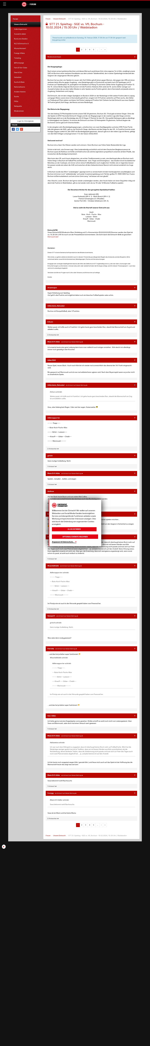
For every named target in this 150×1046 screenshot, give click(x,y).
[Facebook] (13, 129)
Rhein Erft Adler (53, 342)
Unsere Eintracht (59, 19)
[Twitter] (17, 129)
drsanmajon (52, 288)
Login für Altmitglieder (25, 121)
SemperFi (51, 616)
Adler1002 (51, 360)
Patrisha (50, 649)
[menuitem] (25, 24)
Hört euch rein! (53, 237)
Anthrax (50, 491)
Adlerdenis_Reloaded (55, 306)
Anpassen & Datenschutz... (63, 542)
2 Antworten (52, 335)
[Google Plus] (21, 129)
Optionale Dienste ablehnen (75, 537)
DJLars (50, 322)
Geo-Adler (51, 716)
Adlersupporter (53, 418)
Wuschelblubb (53, 566)
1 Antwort (51, 466)
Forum (33, 4)
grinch (49, 456)
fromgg (50, 793)
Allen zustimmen (74, 529)
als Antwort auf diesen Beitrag (71, 342)
